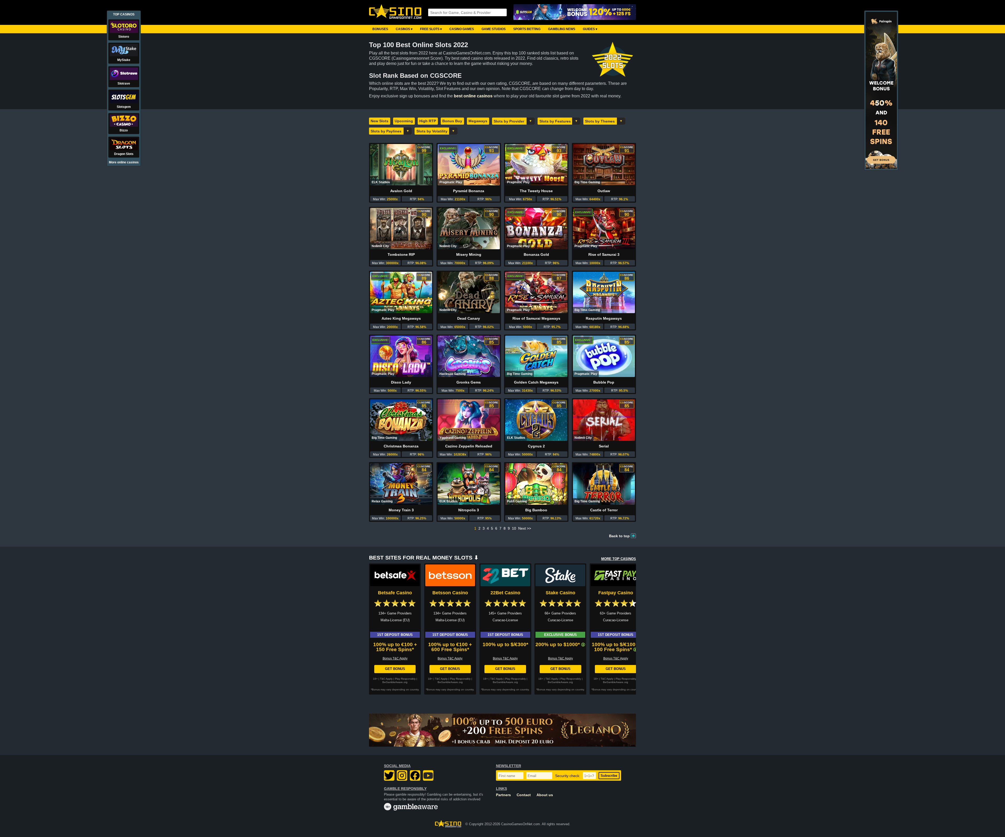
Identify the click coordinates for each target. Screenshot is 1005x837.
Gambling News (561, 29)
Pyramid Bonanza (468, 191)
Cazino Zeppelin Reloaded (468, 446)
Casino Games (461, 29)
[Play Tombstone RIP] (401, 228)
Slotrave (124, 83)
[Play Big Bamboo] (536, 484)
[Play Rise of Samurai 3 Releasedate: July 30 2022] (604, 228)
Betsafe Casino (395, 592)
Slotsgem (124, 107)
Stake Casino (560, 592)
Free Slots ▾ (431, 29)
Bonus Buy (452, 121)
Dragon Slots (123, 154)
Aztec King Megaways (401, 318)
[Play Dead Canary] (469, 292)
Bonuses (380, 29)
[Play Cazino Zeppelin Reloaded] (469, 420)
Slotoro (123, 36)
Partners (503, 795)
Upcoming (404, 121)
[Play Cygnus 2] (536, 420)
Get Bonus (395, 669)
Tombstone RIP (401, 254)
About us (545, 795)
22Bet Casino (505, 592)
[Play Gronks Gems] (469, 356)
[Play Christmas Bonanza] (401, 420)
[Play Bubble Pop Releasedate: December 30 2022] (604, 356)
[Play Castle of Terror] (604, 484)
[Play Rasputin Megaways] (604, 292)
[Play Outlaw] (604, 164)
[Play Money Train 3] (401, 484)
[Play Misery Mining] (469, 228)
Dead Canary (468, 318)
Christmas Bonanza (401, 446)
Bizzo (124, 130)
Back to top (619, 536)
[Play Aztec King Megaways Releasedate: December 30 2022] (401, 292)
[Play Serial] (604, 420)
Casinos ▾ (404, 29)
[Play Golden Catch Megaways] (536, 356)
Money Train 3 (401, 510)
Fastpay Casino (615, 592)
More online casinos (124, 162)
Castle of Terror (604, 510)
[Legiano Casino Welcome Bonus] (502, 730)
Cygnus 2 (536, 446)
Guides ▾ (590, 29)
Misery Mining (468, 254)
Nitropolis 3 (468, 510)
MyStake (123, 60)
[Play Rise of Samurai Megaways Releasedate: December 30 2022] (536, 292)
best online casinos (473, 96)
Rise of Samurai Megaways (536, 318)
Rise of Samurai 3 (603, 254)
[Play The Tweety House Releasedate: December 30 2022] (536, 164)
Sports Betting (526, 29)
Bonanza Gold (536, 254)
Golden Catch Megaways (536, 382)
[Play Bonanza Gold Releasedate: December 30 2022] (536, 228)
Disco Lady (401, 382)
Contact (524, 795)
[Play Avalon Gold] (401, 164)
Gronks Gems (468, 382)
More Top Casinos (618, 559)
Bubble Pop (603, 382)
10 (514, 528)
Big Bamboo (536, 510)
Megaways (477, 121)
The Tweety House (536, 191)
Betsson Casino (450, 592)
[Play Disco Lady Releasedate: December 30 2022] (401, 356)
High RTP (427, 121)
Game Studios (494, 29)
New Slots (379, 121)
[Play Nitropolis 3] (469, 484)
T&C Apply (386, 678)
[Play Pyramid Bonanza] (469, 164)
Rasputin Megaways (604, 318)
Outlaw (604, 191)
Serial (604, 446)
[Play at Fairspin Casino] (881, 168)
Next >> (524, 528)
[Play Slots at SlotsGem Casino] (574, 12)
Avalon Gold (401, 191)
